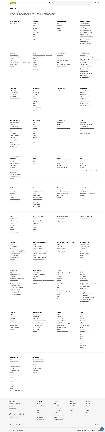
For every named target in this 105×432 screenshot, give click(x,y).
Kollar (34, 229)
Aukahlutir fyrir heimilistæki (85, 105)
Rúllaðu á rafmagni (57, 408)
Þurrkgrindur (82, 248)
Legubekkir (59, 124)
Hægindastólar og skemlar (38, 219)
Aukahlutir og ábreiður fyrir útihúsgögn (18, 251)
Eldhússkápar (82, 55)
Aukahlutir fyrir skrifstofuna (62, 60)
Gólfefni (34, 163)
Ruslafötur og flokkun (14, 139)
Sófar (81, 314)
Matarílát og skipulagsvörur (15, 174)
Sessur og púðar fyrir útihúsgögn (16, 250)
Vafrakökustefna (99, 430)
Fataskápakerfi (36, 92)
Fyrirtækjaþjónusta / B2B (59, 415)
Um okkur (88, 408)
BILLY (34, 34)
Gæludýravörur (60, 90)
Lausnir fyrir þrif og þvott (85, 34)
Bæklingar (39, 403)
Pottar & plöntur (13, 246)
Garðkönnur (59, 197)
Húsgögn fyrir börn (14, 55)
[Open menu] (4, 3)
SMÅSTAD (12, 66)
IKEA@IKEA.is (12, 405)
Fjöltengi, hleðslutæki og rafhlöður (64, 64)
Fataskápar (12, 320)
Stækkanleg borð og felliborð (39, 56)
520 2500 (11, 406)
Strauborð (82, 250)
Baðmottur (35, 161)
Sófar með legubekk (14, 221)
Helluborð (82, 92)
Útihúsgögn (12, 244)
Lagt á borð (59, 292)
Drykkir (58, 219)
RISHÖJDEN (12, 193)
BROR (34, 139)
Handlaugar (82, 26)
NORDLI (35, 26)
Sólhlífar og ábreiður (14, 255)
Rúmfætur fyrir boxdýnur (15, 200)
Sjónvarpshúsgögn (14, 126)
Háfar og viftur (83, 94)
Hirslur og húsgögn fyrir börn (16, 56)
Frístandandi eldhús (14, 94)
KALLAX (34, 30)
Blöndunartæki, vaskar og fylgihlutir (87, 66)
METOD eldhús (36, 32)
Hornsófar (12, 225)
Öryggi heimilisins (40, 419)
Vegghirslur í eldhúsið (84, 77)
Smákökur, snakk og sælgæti (62, 221)
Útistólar (35, 225)
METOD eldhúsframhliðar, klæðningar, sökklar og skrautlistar (90, 60)
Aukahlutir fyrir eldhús (84, 62)
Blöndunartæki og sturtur (85, 25)
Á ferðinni (12, 260)
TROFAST (35, 28)
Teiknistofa (56, 412)
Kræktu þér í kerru (57, 405)
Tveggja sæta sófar (14, 218)
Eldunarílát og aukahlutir (15, 170)
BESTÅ (34, 39)
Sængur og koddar (84, 165)
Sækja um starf (89, 405)
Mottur (34, 158)
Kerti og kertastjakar (37, 199)
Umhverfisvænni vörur (84, 218)
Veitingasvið (42, 3)
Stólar (34, 218)
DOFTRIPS (59, 30)
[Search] (49, 3)
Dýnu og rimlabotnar (84, 169)
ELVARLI (35, 99)
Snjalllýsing (82, 131)
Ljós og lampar (83, 122)
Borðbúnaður (12, 158)
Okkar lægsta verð (14, 23)
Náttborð (35, 66)
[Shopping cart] (101, 3)
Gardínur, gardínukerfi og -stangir (40, 251)
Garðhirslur (12, 248)
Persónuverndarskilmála (78, 430)
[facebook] (10, 425)
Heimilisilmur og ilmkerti (38, 191)
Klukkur (34, 193)
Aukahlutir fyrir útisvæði (15, 253)
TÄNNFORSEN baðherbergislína (86, 36)
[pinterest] (16, 425)
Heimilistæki (82, 272)
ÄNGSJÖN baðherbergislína (85, 37)
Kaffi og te (12, 159)
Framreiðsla (12, 161)
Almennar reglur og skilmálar (89, 430)
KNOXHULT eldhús (14, 92)
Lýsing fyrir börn (13, 64)
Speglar (34, 200)
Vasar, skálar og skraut (38, 197)
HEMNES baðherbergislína (85, 39)
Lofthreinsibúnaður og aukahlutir (63, 161)
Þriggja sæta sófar (14, 219)
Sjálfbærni (88, 412)
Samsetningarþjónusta (58, 419)
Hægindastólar (60, 122)
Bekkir (34, 230)
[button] (19, 3)
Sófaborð (35, 58)
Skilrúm (58, 67)
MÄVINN (58, 26)
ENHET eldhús (13, 96)
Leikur (11, 60)
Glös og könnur (13, 169)
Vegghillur (12, 142)
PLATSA (34, 98)
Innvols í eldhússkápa (84, 71)
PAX (34, 37)
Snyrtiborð (35, 69)
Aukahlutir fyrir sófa (14, 230)
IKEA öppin (39, 412)
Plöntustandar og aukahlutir (62, 193)
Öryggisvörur (59, 246)
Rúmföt (81, 163)
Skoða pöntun (40, 422)
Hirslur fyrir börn (13, 140)
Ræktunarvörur (60, 195)
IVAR (34, 131)
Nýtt (30, 3)
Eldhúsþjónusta (57, 410)
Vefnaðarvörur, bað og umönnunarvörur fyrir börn (20, 62)
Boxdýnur (82, 161)
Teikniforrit (72, 408)
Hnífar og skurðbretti (14, 163)
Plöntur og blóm (36, 204)
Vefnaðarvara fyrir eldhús (15, 176)
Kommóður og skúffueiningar (16, 128)
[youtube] (20, 425)
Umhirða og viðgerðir (61, 251)
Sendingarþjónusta (57, 403)
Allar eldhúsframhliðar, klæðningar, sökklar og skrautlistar (89, 57)
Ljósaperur (82, 129)
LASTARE (35, 142)
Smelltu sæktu (56, 417)
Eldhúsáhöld (12, 167)
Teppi (34, 250)
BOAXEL (35, 103)
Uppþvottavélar (83, 99)
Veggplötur (59, 250)
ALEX (34, 25)
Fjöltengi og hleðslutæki (85, 133)
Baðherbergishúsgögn (84, 23)
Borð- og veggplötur (84, 64)
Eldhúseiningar (83, 75)
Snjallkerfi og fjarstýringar (62, 167)
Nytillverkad (59, 23)
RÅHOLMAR (12, 191)
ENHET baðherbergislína (85, 41)
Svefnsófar (12, 229)
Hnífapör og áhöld (13, 165)
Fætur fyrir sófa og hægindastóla (63, 128)
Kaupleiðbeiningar (73, 405)
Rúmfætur (12, 364)
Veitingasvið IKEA (40, 405)
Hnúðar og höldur (83, 69)
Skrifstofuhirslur (60, 58)
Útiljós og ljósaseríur (14, 257)
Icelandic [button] (98, 424)
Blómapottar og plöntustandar (39, 202)
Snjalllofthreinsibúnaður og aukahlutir (87, 193)
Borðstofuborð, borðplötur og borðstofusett (42, 55)
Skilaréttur (72, 410)
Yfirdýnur (12, 197)
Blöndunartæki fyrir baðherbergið (17, 278)
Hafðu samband (12, 408)
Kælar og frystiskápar (84, 90)
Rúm (81, 158)
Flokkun (81, 251)
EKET (34, 36)
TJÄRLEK (58, 28)
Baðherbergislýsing (84, 28)
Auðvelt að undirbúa (61, 218)
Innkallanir (39, 410)
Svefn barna (12, 58)
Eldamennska (12, 259)
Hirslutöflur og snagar (14, 135)
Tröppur (81, 78)
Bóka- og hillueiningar (14, 122)
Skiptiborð (35, 67)
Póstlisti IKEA (40, 417)
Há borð (35, 64)
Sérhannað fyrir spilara (61, 66)
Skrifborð (35, 60)
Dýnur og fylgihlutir (84, 159)
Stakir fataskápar (36, 90)
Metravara (35, 260)
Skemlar (58, 126)
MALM (34, 23)
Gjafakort (39, 408)
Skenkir (11, 131)
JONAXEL (35, 105)
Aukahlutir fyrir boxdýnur (15, 199)
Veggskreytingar (36, 206)
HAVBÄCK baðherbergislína (85, 43)
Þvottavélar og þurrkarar (85, 101)
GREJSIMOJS (59, 25)
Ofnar (81, 96)
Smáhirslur (59, 62)
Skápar (11, 124)
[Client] (95, 3)
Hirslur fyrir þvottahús (84, 253)
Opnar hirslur (36, 94)
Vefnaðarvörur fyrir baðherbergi (86, 32)
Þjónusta (35, 3)
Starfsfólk (88, 410)
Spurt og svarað (73, 412)
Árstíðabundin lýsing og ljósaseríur (87, 128)
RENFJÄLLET (12, 189)
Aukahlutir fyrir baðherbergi (85, 30)
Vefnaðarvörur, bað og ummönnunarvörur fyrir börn (43, 280)
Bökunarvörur (13, 172)
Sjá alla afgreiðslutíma (13, 417)
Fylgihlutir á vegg (36, 195)
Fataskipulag (35, 110)
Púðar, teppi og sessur (37, 248)
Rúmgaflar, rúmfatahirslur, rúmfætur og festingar (90, 170)
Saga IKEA (88, 403)
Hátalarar (59, 158)
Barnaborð (35, 62)
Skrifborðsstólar (60, 55)
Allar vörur (39, 415)
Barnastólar (35, 223)
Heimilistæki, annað (84, 103)
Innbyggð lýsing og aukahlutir (86, 73)
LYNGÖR (11, 195)
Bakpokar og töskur (14, 146)
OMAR (34, 140)
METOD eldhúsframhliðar (15, 98)
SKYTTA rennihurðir (37, 107)
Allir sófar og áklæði (14, 232)
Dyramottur (35, 159)
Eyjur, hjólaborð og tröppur (15, 144)
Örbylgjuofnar (83, 98)
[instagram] (13, 425)
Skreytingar (59, 294)
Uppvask (12, 178)
